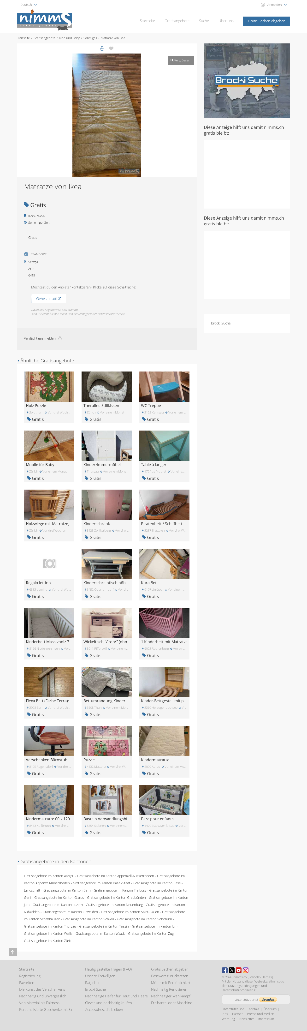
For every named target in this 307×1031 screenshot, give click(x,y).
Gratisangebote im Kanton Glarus (59, 897)
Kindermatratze (155, 759)
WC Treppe (151, 405)
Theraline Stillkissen (101, 405)
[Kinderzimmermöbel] (107, 445)
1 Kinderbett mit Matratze (164, 641)
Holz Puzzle (36, 405)
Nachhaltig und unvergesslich (42, 996)
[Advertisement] (247, 174)
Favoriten (26, 982)
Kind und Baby (69, 38)
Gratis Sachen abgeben (266, 20)
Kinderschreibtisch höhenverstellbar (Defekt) (124, 582)
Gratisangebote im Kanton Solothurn (144, 919)
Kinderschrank (96, 523)
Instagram (245, 970)
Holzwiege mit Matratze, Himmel (55, 523)
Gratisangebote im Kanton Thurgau (50, 926)
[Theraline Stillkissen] (107, 386)
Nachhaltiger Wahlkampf (170, 996)
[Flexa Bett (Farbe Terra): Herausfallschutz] (49, 681)
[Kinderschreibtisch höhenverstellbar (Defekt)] (107, 563)
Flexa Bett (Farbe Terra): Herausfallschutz (63, 700)
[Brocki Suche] (247, 80)
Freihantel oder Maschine (171, 1002)
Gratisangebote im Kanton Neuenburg (114, 904)
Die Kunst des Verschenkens (42, 989)
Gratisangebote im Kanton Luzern (58, 904)
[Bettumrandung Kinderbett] (107, 681)
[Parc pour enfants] (164, 799)
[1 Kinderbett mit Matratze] (164, 622)
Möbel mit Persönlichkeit (170, 982)
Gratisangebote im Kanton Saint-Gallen (130, 912)
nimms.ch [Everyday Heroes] (253, 977)
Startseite (147, 20)
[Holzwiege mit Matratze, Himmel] (49, 504)
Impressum (266, 1019)
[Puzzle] (107, 740)
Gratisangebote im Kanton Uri (154, 926)
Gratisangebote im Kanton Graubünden (116, 897)
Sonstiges (90, 38)
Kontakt (253, 1009)
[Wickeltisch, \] (107, 622)
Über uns (226, 20)
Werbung (228, 1019)
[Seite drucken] (102, 48)
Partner (237, 1014)
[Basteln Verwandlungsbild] (107, 799)
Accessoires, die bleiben (104, 1009)
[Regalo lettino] (49, 563)
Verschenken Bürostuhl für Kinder (57, 759)
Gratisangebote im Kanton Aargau (49, 876)
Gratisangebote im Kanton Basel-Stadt (101, 883)
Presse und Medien (260, 1014)
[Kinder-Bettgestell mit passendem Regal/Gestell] (164, 681)
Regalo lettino (38, 582)
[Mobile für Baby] (49, 445)
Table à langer (153, 464)
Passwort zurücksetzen (169, 975)
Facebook (225, 970)
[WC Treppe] (164, 386)
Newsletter (246, 1019)
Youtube (239, 970)
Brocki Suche (221, 323)
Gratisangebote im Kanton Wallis (48, 933)
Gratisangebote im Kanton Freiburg (120, 890)
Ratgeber (92, 982)
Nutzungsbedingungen (244, 985)
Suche (204, 20)
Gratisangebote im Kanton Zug (151, 933)
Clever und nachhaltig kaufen (108, 1002)
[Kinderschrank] (107, 504)
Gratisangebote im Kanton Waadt (100, 933)
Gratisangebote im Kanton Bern (67, 890)
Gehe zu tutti (47, 298)
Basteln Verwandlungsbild (106, 818)
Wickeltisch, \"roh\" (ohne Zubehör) (115, 641)
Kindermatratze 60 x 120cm (50, 818)
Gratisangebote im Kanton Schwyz (88, 919)
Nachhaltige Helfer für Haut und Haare (116, 996)
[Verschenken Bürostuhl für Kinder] (49, 740)
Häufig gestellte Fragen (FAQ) (108, 969)
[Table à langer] (164, 445)
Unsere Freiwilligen (100, 975)
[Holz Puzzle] (49, 386)
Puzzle (89, 759)
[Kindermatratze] (164, 740)
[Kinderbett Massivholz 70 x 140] (49, 622)
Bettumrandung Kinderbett (108, 700)
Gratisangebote (177, 20)
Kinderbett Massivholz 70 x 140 (54, 641)
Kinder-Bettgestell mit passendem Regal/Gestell (184, 700)
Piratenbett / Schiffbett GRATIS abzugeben (179, 523)
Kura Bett (149, 582)
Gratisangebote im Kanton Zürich (48, 940)
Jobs (225, 1014)
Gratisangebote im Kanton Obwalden (70, 912)
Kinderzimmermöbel (102, 464)
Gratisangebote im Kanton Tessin (104, 926)
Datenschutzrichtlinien (237, 990)
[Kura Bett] (164, 563)
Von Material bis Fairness (39, 1002)
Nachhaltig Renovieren (169, 989)
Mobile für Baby (40, 464)
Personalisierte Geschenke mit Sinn (47, 1009)
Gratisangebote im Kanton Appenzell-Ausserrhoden (115, 876)
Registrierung (30, 975)
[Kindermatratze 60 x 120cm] (49, 799)
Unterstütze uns (233, 1009)
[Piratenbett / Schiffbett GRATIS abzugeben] (164, 504)
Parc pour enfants (157, 818)
